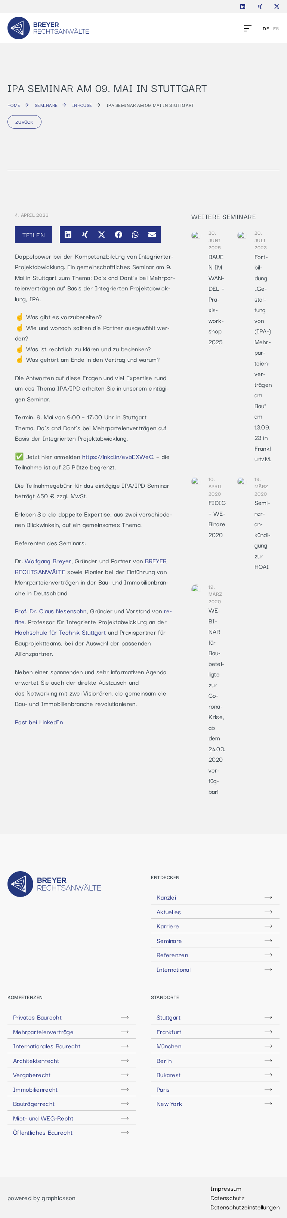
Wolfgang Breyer (48, 560)
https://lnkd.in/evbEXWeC (117, 456)
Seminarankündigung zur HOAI (262, 534)
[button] (68, 234)
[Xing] (260, 6)
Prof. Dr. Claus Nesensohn (51, 611)
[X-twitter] (277, 6)
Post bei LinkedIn (39, 722)
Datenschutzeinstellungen (245, 1207)
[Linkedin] (243, 6)
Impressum (226, 1188)
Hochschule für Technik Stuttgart (60, 632)
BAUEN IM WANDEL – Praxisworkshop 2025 (217, 299)
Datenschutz (227, 1197)
